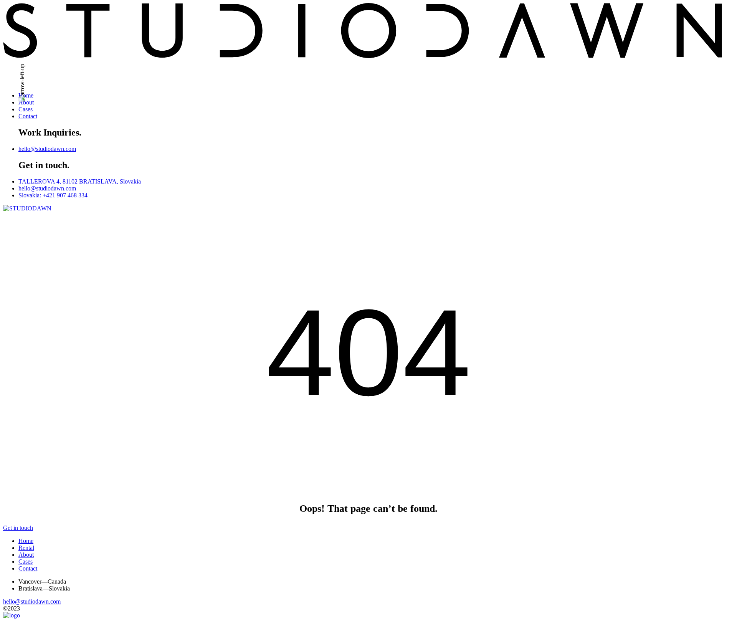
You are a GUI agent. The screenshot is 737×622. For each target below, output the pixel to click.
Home (25, 95)
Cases (25, 109)
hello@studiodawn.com (47, 149)
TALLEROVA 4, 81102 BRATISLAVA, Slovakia (79, 181)
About (26, 102)
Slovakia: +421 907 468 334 (53, 195)
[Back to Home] (11, 615)
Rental (26, 547)
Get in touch (18, 527)
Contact (27, 116)
